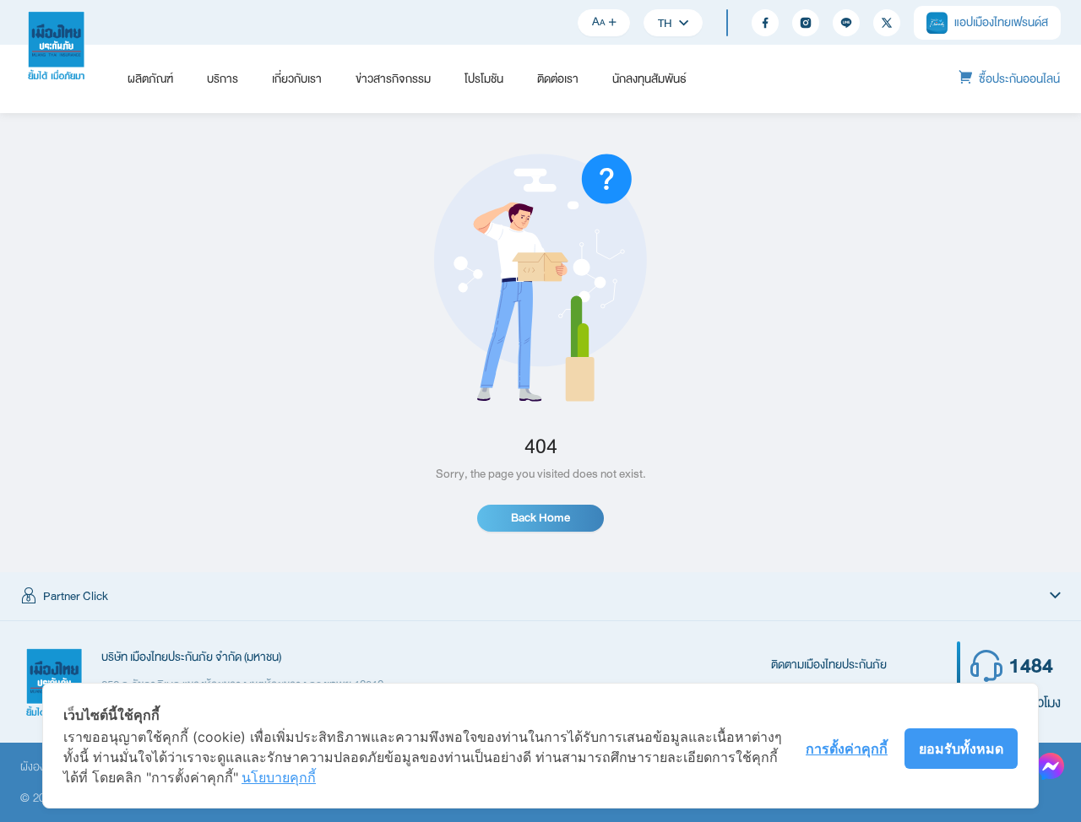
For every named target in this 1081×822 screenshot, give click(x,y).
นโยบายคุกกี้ (279, 777)
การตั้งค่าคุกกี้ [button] (847, 748)
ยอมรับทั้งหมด (961, 748)
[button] (540, 596)
